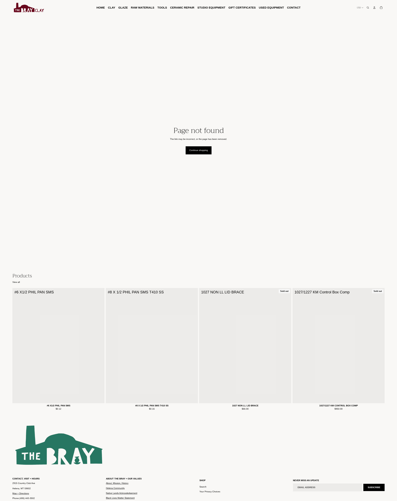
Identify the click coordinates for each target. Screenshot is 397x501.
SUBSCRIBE (374, 487)
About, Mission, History (117, 483)
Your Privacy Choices (209, 491)
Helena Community (115, 488)
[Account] (374, 7)
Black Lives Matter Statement (120, 498)
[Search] (367, 7)
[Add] (100, 398)
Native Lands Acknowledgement (121, 493)
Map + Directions (20, 493)
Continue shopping (198, 150)
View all (16, 282)
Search (202, 486)
